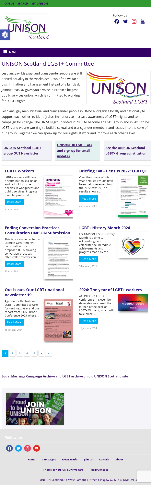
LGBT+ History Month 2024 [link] (104, 227)
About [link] (119, 459)
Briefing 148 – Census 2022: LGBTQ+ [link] (113, 171)
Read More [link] (14, 202)
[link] (5, 34)
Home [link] (31, 459)
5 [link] (34, 353)
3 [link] (19, 353)
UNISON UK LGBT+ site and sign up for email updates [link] (74, 150)
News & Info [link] (69, 459)
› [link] (41, 353)
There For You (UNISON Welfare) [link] (63, 469)
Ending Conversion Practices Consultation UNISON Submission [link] (37, 230)
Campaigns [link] (49, 459)
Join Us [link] (88, 459)
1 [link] (5, 353)
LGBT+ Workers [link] (19, 171)
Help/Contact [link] (99, 469)
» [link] (48, 353)
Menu (13, 52)
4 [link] (27, 353)
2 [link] (12, 353)
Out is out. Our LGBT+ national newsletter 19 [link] (34, 292)
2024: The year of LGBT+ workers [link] (110, 289)
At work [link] (104, 459)
